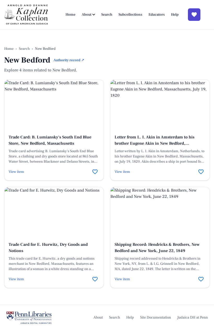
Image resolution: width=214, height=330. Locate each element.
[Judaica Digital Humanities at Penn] (28, 317)
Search (106, 14)
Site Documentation (155, 317)
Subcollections (130, 14)
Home (70, 14)
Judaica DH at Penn (192, 317)
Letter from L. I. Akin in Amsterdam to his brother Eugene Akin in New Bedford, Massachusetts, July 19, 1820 (154, 143)
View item (16, 171)
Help (175, 14)
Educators (156, 14)
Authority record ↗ (69, 60)
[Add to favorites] (95, 171)
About (86, 14)
